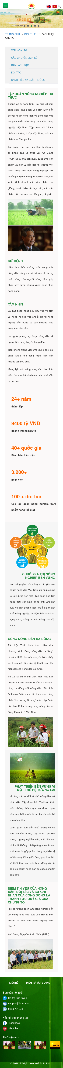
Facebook (13, 1023)
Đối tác (16, 72)
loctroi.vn (45, 1063)
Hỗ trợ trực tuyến (17, 998)
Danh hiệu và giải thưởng (28, 80)
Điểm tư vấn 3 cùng (38, 982)
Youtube (12, 1028)
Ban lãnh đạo (20, 65)
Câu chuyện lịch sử (24, 57)
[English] (49, 6)
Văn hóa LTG (19, 50)
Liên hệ (13, 982)
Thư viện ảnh (11, 1037)
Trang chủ (12, 34)
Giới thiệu (30, 34)
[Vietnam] (55, 6)
